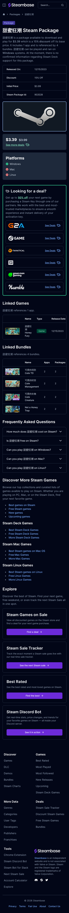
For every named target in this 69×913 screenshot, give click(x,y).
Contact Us (54, 906)
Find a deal (32, 632)
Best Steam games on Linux (26, 572)
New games (16, 512)
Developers (11, 826)
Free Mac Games (19, 554)
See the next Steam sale (32, 665)
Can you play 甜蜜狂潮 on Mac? (25, 458)
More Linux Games (20, 579)
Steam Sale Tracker (47, 807)
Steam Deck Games (48, 792)
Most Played (43, 767)
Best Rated (42, 760)
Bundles (8, 779)
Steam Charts (12, 786)
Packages (15, 14)
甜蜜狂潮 (29, 14)
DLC (6, 767)
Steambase (40, 858)
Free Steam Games (47, 820)
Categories (10, 814)
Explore (8, 886)
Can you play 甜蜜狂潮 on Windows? (29, 449)
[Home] (4, 14)
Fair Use (32, 906)
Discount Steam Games (50, 814)
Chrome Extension (15, 854)
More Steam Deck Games (24, 537)
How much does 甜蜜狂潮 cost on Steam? (32, 431)
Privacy (13, 906)
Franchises (10, 839)
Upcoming (42, 786)
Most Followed (45, 773)
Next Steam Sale (14, 874)
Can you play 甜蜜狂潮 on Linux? (26, 467)
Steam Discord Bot (15, 861)
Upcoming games (19, 516)
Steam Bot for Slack (16, 867)
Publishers (10, 833)
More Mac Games (19, 558)
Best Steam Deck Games (24, 529)
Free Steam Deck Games (23, 533)
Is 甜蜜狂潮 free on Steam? (23, 440)
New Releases (44, 779)
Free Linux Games (19, 575)
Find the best (33, 695)
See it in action (32, 732)
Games (8, 760)
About (42, 906)
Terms (22, 906)
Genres (8, 807)
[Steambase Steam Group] (41, 880)
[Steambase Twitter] (46, 880)
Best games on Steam (22, 505)
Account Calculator (15, 880)
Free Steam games (20, 508)
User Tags (10, 820)
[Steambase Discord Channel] (36, 880)
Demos (8, 773)
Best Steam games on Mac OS (27, 550)
